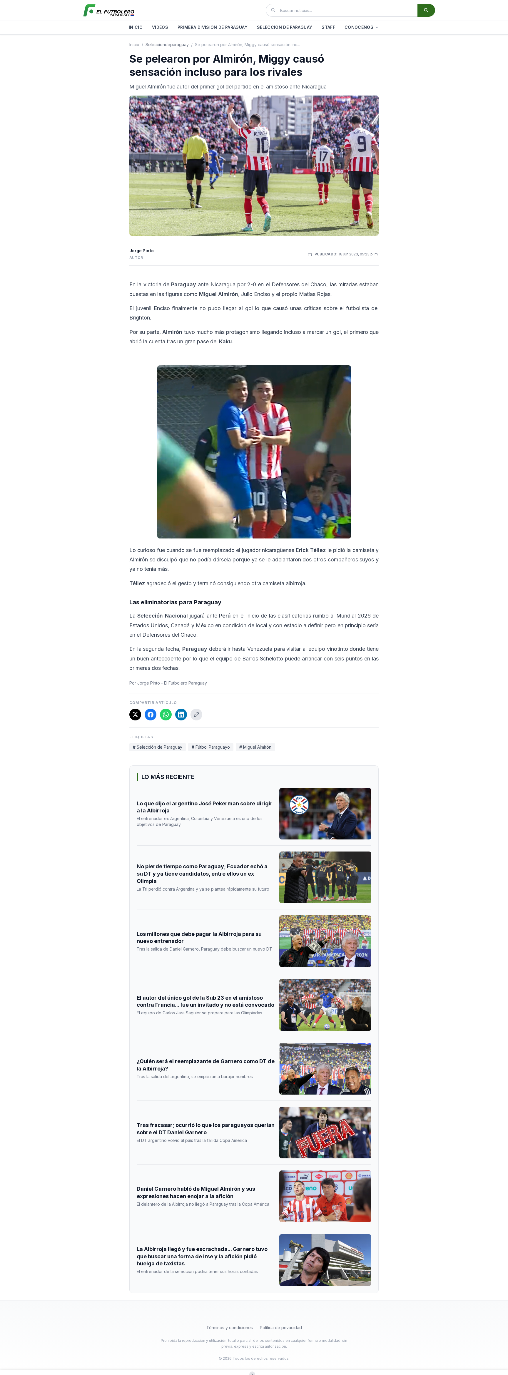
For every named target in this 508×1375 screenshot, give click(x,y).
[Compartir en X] (135, 714)
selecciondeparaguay (167, 44)
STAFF (328, 27)
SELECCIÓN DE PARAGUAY (284, 27)
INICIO (136, 27)
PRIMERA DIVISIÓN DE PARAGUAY (213, 27)
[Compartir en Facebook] (150, 714)
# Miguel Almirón (255, 747)
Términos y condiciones (229, 1327)
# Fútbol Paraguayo (211, 747)
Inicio (134, 44)
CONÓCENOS (359, 27)
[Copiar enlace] (196, 714)
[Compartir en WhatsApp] (166, 714)
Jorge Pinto (141, 250)
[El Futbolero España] (109, 10)
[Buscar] (426, 10)
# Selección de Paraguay (157, 747)
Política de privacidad (281, 1327)
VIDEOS (160, 27)
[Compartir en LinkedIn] (181, 714)
